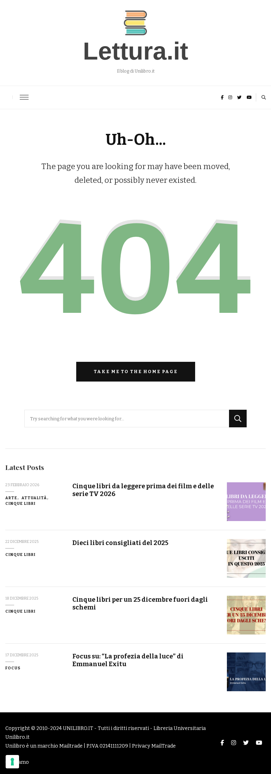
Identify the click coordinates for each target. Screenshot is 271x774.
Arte (11, 498)
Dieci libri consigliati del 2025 (120, 543)
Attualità (34, 498)
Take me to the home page (135, 371)
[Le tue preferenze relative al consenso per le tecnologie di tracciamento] (12, 761)
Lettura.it (135, 51)
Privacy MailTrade (154, 746)
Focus (12, 668)
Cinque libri (20, 503)
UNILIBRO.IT (78, 728)
